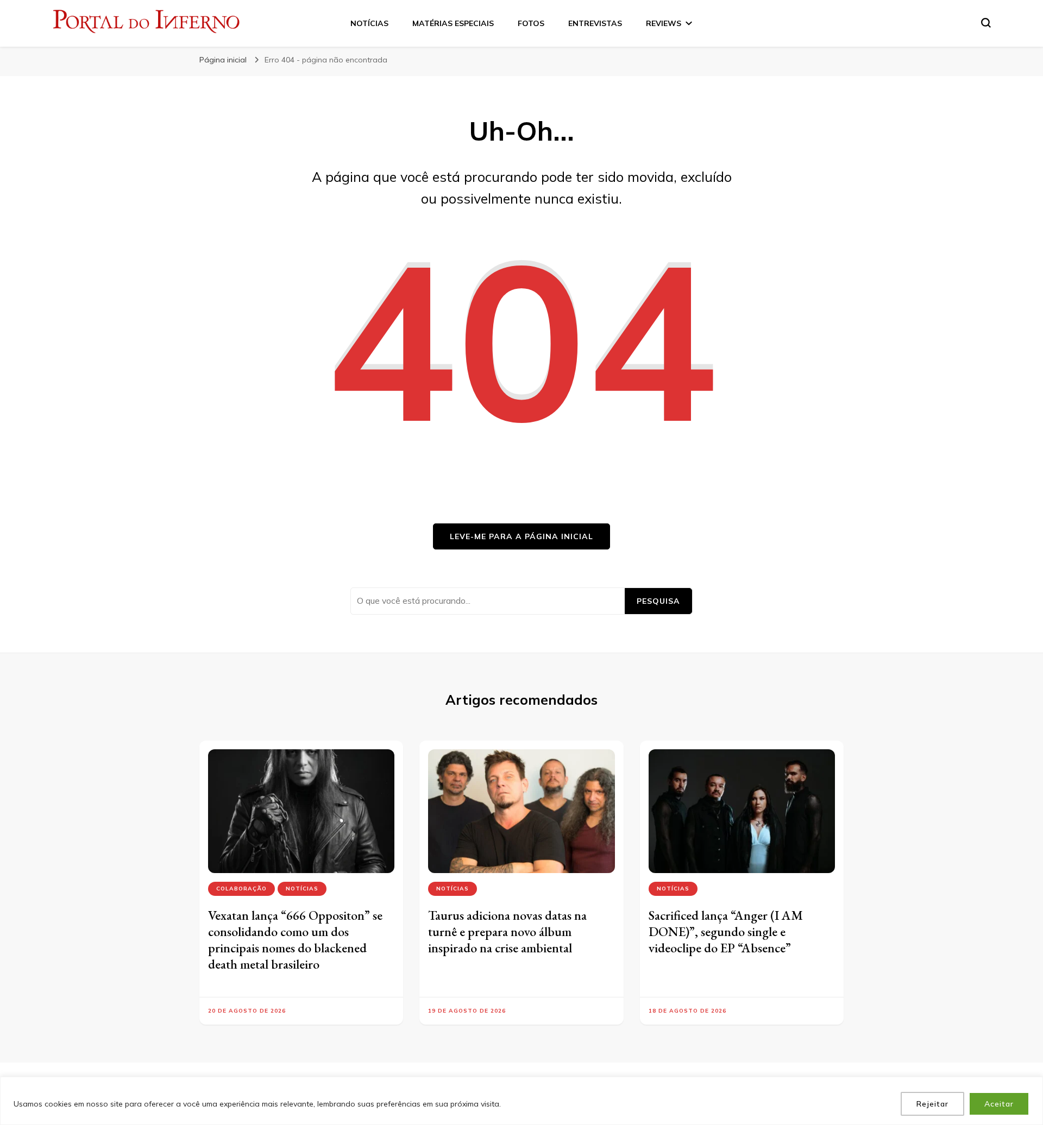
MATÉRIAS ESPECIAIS (453, 23)
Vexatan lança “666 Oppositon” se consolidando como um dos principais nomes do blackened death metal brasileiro (295, 939)
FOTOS (531, 23)
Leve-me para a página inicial (521, 536)
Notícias (302, 888)
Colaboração (241, 888)
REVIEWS (663, 23)
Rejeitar (932, 1104)
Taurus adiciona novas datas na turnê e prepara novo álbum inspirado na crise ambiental (507, 931)
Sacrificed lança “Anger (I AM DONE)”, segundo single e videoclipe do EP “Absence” (726, 931)
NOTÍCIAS (369, 23)
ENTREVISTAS (595, 23)
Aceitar (999, 1104)
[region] (521, 1101)
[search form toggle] (986, 23)
